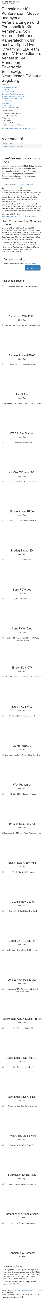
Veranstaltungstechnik (9, 87)
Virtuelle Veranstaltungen (11, 107)
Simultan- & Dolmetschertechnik (13, 96)
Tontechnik (5, 89)
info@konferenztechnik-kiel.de (12, 125)
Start (5, 146)
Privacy (39, 1290)
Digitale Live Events (26, 184)
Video (11, 146)
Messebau (5, 103)
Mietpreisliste (33, 267)
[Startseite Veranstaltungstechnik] (17, 128)
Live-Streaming (7, 101)
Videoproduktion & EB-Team (12, 98)
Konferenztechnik (8, 92)
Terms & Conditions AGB (24, 1290)
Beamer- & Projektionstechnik (12, 94)
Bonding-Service (9, 184)
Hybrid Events (7, 105)
